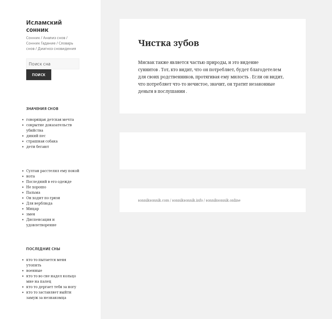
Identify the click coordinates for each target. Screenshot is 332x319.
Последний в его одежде (49, 181)
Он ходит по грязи (43, 197)
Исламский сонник (44, 26)
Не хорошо (36, 186)
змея (30, 214)
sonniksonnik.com (153, 200)
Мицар (32, 208)
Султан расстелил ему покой (52, 170)
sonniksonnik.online (223, 200)
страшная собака (42, 141)
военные (34, 270)
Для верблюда (39, 203)
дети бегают (37, 146)
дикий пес (36, 135)
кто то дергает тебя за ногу (51, 286)
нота (30, 176)
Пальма (33, 192)
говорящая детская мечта (50, 119)
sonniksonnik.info (187, 200)
